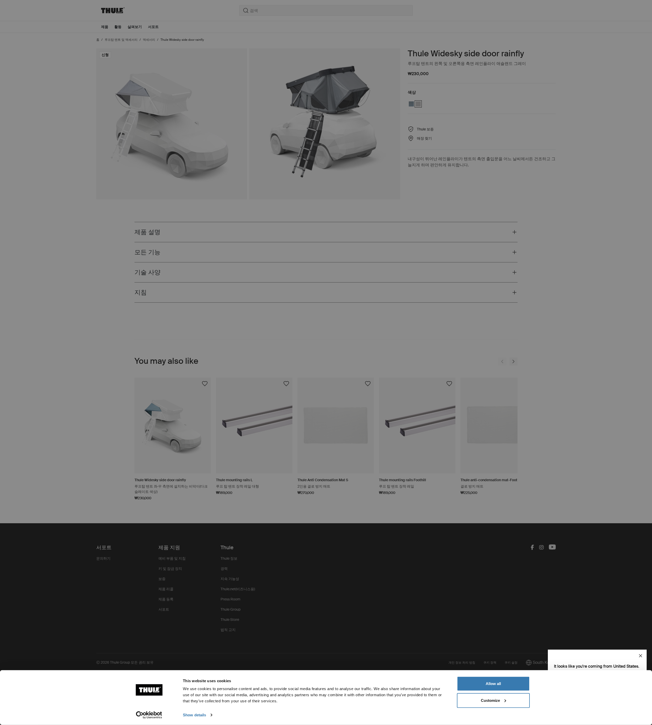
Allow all (493, 683)
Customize (490, 700)
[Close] (640, 656)
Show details (194, 715)
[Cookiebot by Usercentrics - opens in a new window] (149, 715)
